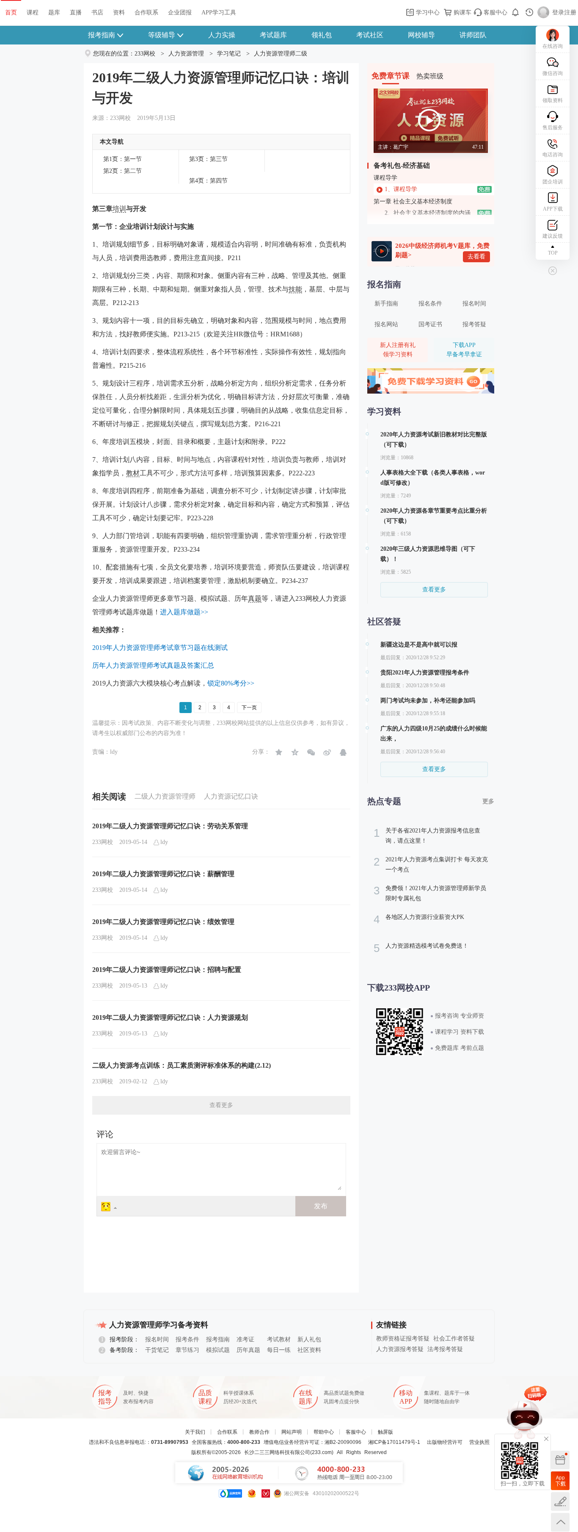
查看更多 (221, 1105)
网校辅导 (421, 35)
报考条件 (187, 1339)
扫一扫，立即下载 (560, 1480)
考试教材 (279, 1339)
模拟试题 (218, 1350)
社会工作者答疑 (454, 1338)
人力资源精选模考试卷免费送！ (421, 948)
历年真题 (248, 1350)
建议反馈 (552, 236)
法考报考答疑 (445, 1349)
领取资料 (552, 100)
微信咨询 (552, 73)
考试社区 (369, 35)
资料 (119, 12)
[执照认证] (252, 1493)
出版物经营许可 (444, 1442)
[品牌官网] (230, 1493)
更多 (488, 801)
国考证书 (430, 324)
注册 (570, 12)
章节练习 (187, 1350)
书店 (97, 12)
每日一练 (279, 1350)
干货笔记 (157, 1350)
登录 (558, 12)
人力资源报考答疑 (400, 1349)
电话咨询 (552, 155)
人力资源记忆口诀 (231, 796)
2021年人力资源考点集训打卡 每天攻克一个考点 (431, 864)
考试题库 (273, 35)
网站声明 (291, 1432)
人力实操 (221, 35)
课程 (33, 12)
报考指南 (101, 35)
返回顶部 (560, 1522)
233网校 (145, 53)
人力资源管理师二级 (280, 53)
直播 (76, 12)
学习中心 (427, 12)
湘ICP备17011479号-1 (394, 1442)
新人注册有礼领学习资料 (398, 350)
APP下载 (553, 209)
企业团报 (180, 12)
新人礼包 (309, 1339)
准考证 (245, 1339)
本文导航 (112, 142)
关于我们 (195, 1432)
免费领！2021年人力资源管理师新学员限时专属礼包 (430, 893)
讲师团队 (473, 35)
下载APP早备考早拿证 (464, 350)
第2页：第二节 (122, 171)
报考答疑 (474, 324)
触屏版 (385, 1432)
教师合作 (259, 1432)
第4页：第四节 (208, 181)
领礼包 (321, 35)
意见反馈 (560, 1501)
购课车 (461, 12)
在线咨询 (552, 46)
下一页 (249, 707)
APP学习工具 (218, 12)
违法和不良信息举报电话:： (138, 1442)
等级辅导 (161, 35)
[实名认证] (265, 1493)
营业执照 (479, 1442)
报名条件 (430, 303)
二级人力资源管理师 (165, 796)
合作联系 (146, 12)
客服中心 (494, 12)
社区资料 (309, 1350)
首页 (11, 12)
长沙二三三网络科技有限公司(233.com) (288, 1452)
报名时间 (474, 303)
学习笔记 (229, 53)
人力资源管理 (186, 53)
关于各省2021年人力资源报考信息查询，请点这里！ (427, 835)
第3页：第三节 (208, 159)
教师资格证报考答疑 (402, 1338)
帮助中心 (324, 1432)
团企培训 (552, 182)
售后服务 (552, 127)
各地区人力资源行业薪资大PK (419, 919)
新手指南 (386, 303)
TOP (553, 253)
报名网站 (386, 324)
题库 (54, 12)
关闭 (546, 1439)
